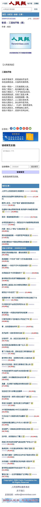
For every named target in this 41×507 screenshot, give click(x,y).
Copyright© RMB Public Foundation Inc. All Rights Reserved (20, 481)
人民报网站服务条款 (21, 487)
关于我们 (20, 491)
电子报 (29, 3)
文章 (20, 14)
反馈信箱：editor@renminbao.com (20, 494)
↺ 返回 (5, 3)
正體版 (36, 3)
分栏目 (10, 14)
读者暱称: (6, 167)
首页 (4, 14)
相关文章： (6, 186)
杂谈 (16, 14)
